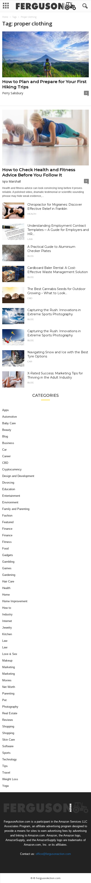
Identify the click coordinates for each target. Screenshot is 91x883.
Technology (9, 759)
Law (30, 239)
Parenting (8, 693)
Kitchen (7, 634)
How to (6, 607)
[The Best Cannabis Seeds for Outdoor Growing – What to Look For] (13, 295)
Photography (10, 706)
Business (8, 443)
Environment (10, 502)
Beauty (6, 430)
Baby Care (9, 423)
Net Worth (8, 687)
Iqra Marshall (11, 181)
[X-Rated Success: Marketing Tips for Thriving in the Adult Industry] (13, 379)
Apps (5, 410)
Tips (5, 766)
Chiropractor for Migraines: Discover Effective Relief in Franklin (54, 207)
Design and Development (18, 476)
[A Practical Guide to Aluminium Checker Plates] (13, 253)
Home (5, 16)
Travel (6, 772)
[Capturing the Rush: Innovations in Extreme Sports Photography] (13, 316)
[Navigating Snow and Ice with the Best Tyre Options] (13, 358)
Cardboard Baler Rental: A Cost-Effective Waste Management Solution (57, 270)
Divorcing (8, 482)
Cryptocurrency (12, 469)
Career (6, 456)
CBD (29, 298)
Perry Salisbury (12, 93)
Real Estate (9, 713)
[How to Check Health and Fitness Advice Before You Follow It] (45, 137)
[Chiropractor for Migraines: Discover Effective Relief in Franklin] (13, 211)
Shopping (8, 726)
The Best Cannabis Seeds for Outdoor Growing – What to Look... (56, 291)
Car (29, 362)
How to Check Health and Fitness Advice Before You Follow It (38, 172)
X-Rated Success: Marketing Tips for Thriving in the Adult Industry (55, 375)
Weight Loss (10, 779)
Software (7, 746)
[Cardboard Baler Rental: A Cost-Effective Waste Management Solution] (13, 274)
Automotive (9, 416)
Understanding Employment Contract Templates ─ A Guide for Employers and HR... (58, 230)
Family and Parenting (15, 509)
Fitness (7, 542)
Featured (7, 522)
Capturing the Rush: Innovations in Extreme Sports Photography (54, 312)
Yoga (5, 785)
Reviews (7, 720)
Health (31, 214)
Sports (6, 752)
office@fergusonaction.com (53, 854)
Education (8, 489)
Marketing (8, 667)
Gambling (8, 561)
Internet (7, 621)
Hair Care (8, 581)
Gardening (8, 575)
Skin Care (8, 739)
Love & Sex (9, 654)
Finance (7, 528)
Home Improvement (14, 601)
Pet (4, 700)
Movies (6, 680)
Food (5, 548)
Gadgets (7, 555)
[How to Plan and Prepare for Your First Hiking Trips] (45, 54)
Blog (30, 256)
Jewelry (7, 627)
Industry (7, 614)
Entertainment (11, 495)
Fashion (7, 515)
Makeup (7, 660)
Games (6, 568)
